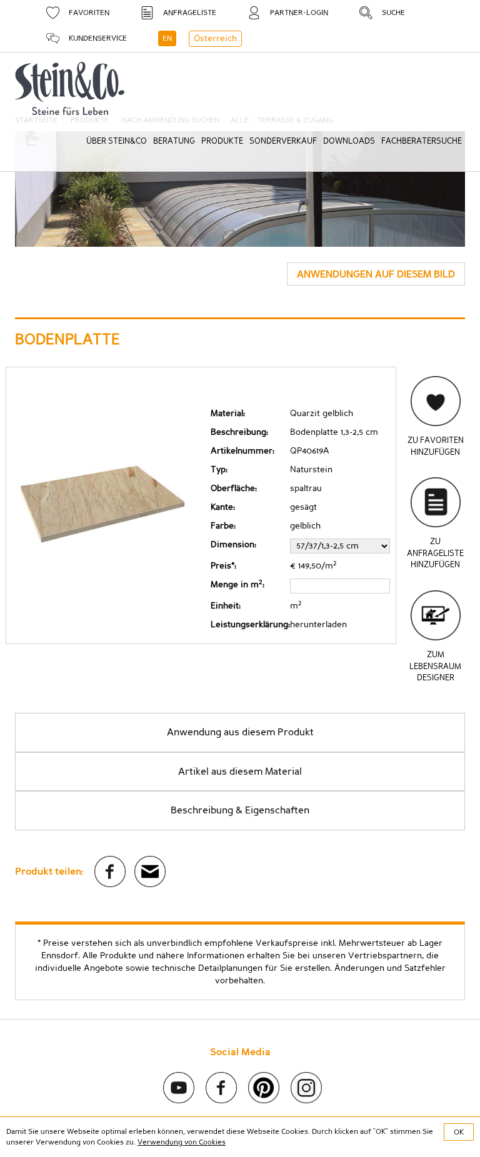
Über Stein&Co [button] (116, 141)
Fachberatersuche (421, 141)
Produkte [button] (222, 141)
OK (459, 1132)
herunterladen (318, 624)
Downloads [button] (349, 141)
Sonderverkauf (283, 141)
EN (167, 38)
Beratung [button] (174, 141)
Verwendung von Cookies (182, 1142)
